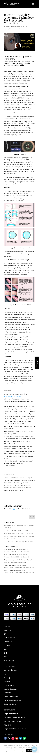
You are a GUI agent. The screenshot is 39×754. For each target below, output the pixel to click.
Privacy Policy (9, 685)
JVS (5, 634)
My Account (8, 674)
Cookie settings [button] (19, 751)
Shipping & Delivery (10, 704)
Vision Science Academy (13, 26)
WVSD (6, 657)
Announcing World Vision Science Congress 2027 (19, 533)
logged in (15, 509)
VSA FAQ (7, 678)
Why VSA (7, 681)
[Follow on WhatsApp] (24, 738)
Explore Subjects (9, 638)
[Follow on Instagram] (12, 738)
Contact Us (8, 641)
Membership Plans (10, 670)
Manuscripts (8, 29)
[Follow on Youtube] (16, 738)
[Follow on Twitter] (9, 738)
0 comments (16, 29)
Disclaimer (7, 693)
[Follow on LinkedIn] (20, 738)
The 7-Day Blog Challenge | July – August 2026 (18, 542)
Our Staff (7, 645)
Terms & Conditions (11, 696)
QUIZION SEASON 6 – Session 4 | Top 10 (16, 530)
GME (5, 653)
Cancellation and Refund (12, 700)
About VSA (7, 630)
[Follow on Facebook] (5, 738)
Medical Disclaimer (10, 689)
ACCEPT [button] (29, 751)
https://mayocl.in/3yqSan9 (12, 396)
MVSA (6, 649)
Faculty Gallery (9, 660)
